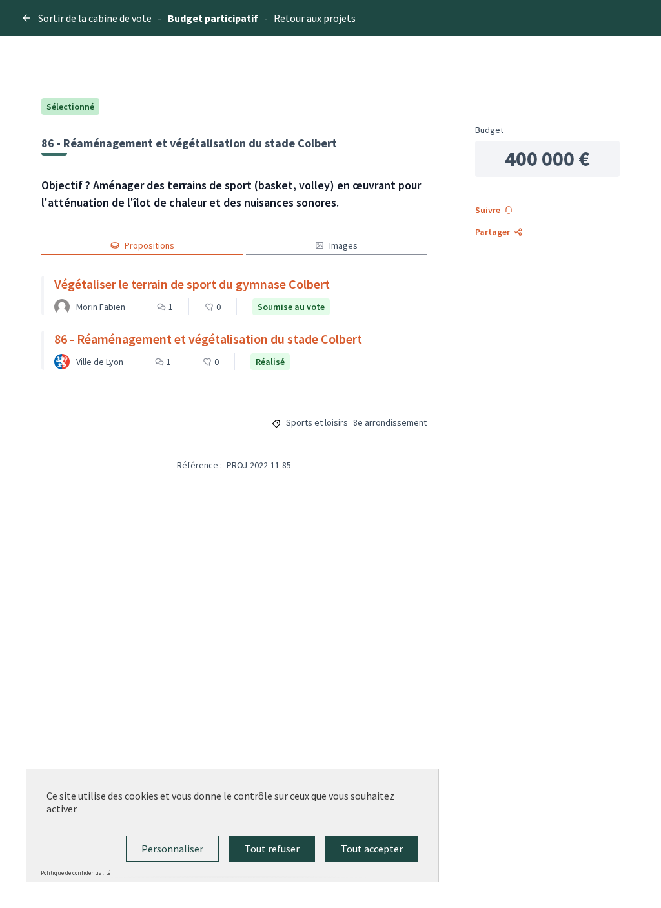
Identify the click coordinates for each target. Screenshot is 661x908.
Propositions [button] (149, 245)
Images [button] (343, 245)
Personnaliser (172, 848)
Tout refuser (272, 848)
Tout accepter (372, 848)
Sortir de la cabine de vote (95, 18)
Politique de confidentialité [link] (75, 872)
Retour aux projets (315, 18)
